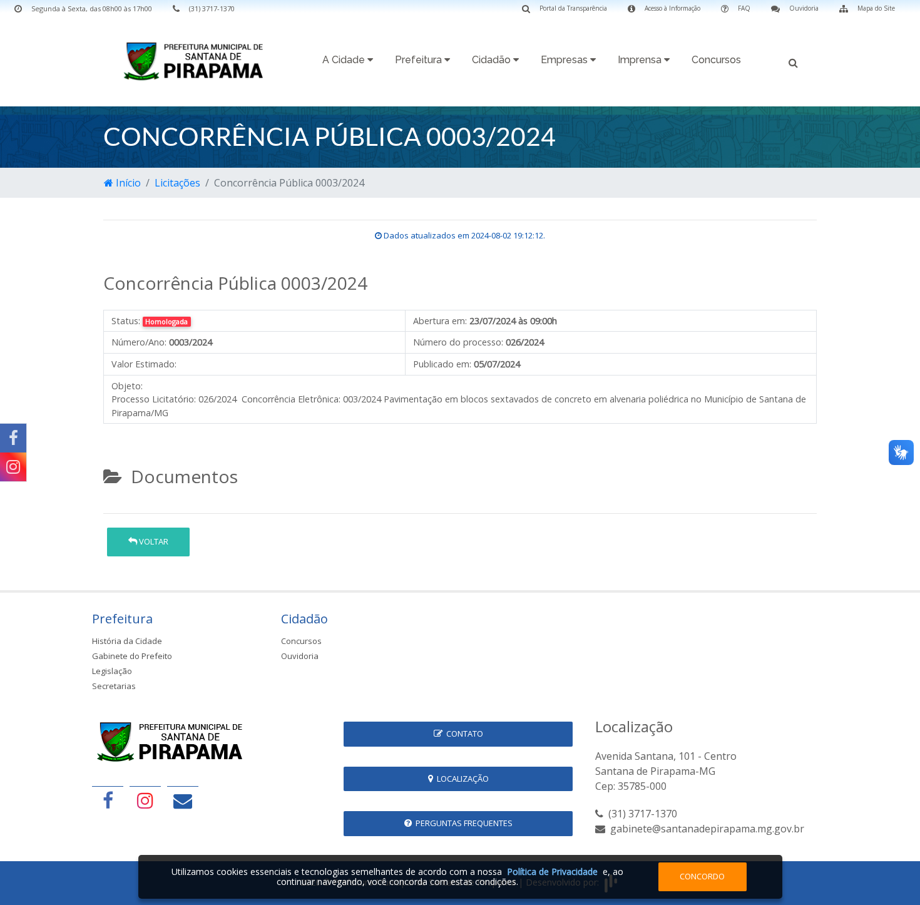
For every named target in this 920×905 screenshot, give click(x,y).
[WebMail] (182, 800)
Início (127, 183)
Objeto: (127, 386)
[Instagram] (13, 466)
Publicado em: (442, 364)
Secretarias (114, 686)
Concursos (716, 60)
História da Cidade (127, 641)
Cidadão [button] (492, 60)
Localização (461, 778)
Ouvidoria (300, 656)
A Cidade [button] (344, 60)
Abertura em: (440, 321)
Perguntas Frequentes (462, 823)
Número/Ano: (138, 342)
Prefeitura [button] (419, 60)
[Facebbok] (107, 800)
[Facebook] (13, 438)
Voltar (152, 541)
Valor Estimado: (143, 364)
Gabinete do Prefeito (132, 656)
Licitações (177, 183)
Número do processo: (458, 342)
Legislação (112, 671)
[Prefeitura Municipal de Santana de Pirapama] (197, 61)
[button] (793, 61)
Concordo (702, 876)
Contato (462, 733)
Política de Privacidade (552, 871)
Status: (125, 321)
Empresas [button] (565, 60)
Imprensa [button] (641, 60)
